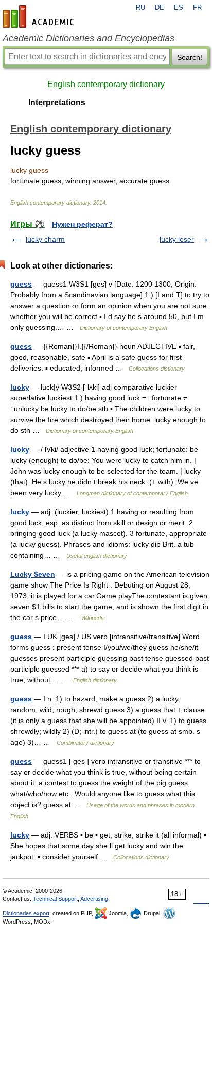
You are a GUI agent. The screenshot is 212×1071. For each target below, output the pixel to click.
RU (140, 7)
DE (159, 7)
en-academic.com (40, 16)
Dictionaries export (26, 913)
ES (178, 7)
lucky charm (45, 239)
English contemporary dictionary (106, 84)
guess (21, 284)
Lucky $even (32, 574)
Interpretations (56, 102)
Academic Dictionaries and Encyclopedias (88, 38)
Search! (189, 57)
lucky (19, 387)
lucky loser (177, 239)
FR (197, 7)
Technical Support (55, 899)
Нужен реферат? (82, 224)
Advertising (94, 899)
